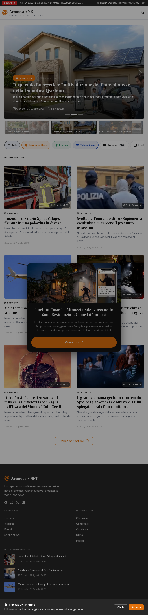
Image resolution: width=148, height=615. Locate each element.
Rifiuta (120, 607)
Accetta (136, 607)
